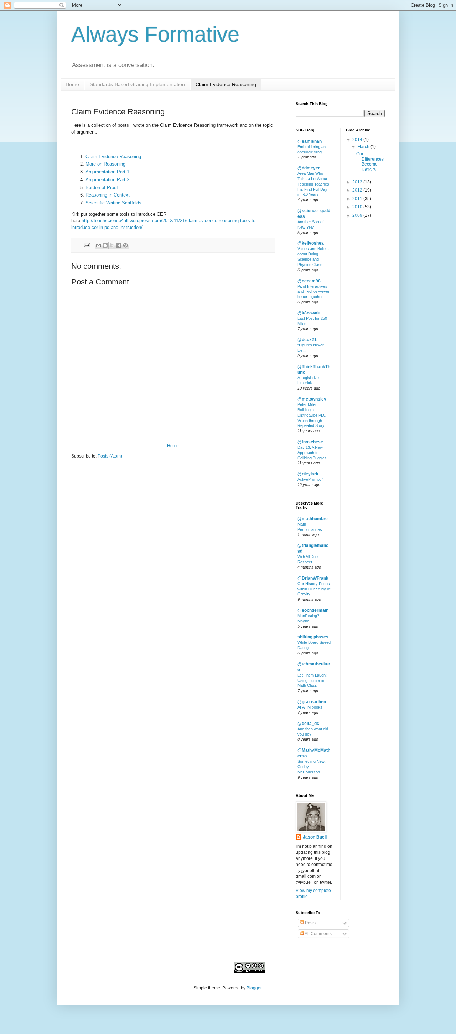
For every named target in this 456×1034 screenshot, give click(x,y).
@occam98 (309, 280)
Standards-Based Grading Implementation (137, 84)
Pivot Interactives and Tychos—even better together (313, 291)
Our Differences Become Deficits (370, 161)
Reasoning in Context (108, 195)
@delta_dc (308, 723)
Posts (310, 922)
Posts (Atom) (110, 456)
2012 (357, 190)
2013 (357, 181)
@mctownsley (311, 399)
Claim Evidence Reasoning (226, 84)
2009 (357, 215)
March (363, 146)
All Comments (318, 933)
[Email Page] (86, 245)
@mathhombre (312, 518)
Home (72, 84)
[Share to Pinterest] (125, 245)
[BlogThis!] (105, 245)
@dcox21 (307, 339)
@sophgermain (312, 610)
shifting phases (312, 636)
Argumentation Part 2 (107, 179)
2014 (357, 139)
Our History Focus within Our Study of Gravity (313, 588)
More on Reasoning (105, 164)
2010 (357, 206)
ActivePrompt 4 (310, 479)
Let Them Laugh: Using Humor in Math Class (312, 680)
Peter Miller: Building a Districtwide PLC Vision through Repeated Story (311, 415)
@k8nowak (308, 312)
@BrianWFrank (312, 578)
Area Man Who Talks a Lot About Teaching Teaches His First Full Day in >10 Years (313, 184)
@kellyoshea (310, 243)
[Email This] (98, 245)
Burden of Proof (102, 187)
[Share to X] (111, 245)
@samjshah (309, 141)
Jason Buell (315, 837)
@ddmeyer (308, 168)
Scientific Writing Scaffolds (113, 202)
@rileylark (307, 473)
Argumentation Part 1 (107, 171)
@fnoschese (310, 441)
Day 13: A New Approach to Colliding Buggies (312, 452)
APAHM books (309, 707)
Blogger (254, 988)
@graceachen (311, 701)
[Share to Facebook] (118, 245)
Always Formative (155, 34)
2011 (357, 198)
